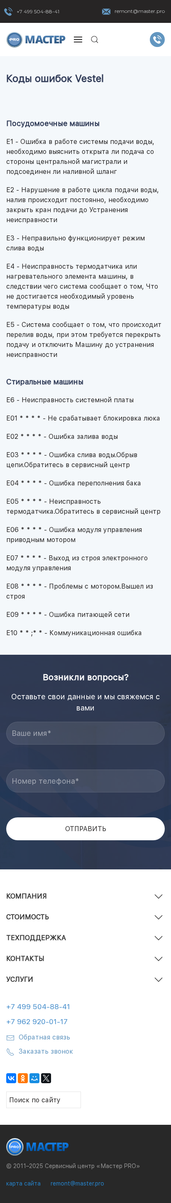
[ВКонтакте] (11, 1078)
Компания (26, 896)
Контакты (25, 959)
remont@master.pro (140, 11)
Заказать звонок (46, 1051)
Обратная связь (44, 1037)
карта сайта (23, 1183)
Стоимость (27, 917)
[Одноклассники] (23, 1078)
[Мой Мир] (34, 1078)
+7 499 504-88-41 (38, 11)
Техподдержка (36, 938)
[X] (46, 1078)
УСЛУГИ (19, 979)
